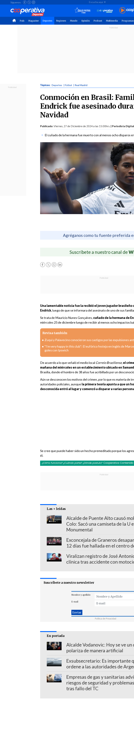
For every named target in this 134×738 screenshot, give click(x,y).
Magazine (33, 20)
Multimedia (112, 20)
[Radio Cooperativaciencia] (104, 10)
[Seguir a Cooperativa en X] (29, 2)
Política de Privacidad (105, 618)
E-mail (74, 601)
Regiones (61, 20)
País (22, 20)
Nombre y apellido (81, 595)
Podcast (98, 20)
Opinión (85, 20)
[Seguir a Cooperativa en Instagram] (33, 2)
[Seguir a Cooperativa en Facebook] (25, 2)
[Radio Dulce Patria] (82, 10)
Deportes (47, 20)
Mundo (73, 20)
